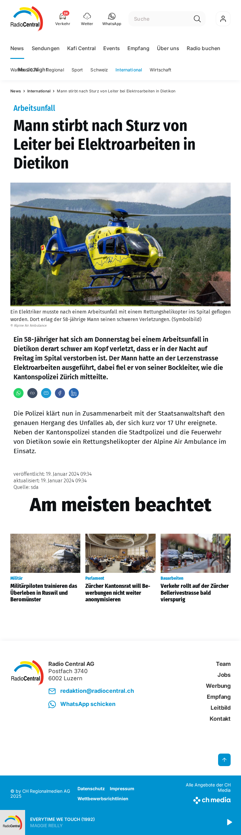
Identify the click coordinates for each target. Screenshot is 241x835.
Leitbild (221, 707)
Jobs (224, 675)
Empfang (138, 48)
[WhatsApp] (18, 393)
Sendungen (46, 48)
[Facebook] (60, 393)
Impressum (122, 788)
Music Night (32, 69)
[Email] (46, 393)
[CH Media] (205, 799)
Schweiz (99, 69)
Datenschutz (91, 788)
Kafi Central (81, 48)
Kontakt (220, 718)
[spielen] (229, 822)
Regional (55, 69)
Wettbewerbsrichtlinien (103, 798)
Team (223, 664)
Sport (77, 69)
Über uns (168, 48)
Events (111, 48)
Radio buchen (203, 48)
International (128, 69)
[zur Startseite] (27, 18)
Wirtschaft (160, 69)
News (17, 48)
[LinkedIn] (74, 393)
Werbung (218, 685)
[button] (111, 19)
